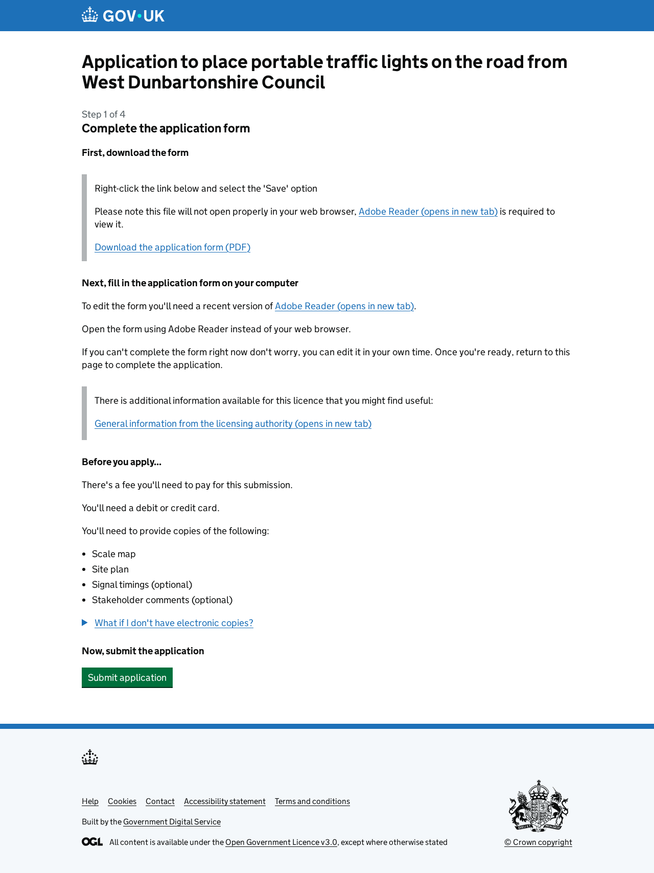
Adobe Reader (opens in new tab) (428, 211)
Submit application (127, 677)
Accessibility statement (225, 801)
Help (90, 801)
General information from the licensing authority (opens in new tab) (233, 423)
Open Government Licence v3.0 (281, 842)
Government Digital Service (172, 821)
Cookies (122, 801)
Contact (160, 801)
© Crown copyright (538, 842)
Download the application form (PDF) (172, 247)
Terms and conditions (312, 801)
